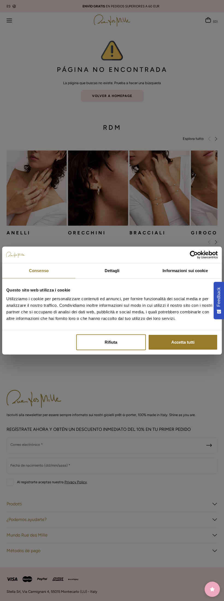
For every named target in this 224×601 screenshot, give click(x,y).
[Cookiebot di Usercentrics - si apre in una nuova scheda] (194, 255)
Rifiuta (111, 342)
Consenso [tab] (39, 270)
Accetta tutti (182, 342)
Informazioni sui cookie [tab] (185, 270)
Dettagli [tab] (112, 270)
